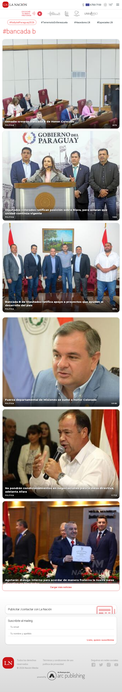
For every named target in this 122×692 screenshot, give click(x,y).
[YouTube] (116, 664)
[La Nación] (15, 5)
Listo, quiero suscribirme (100, 640)
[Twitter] (101, 664)
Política (9, 125)
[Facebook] (93, 664)
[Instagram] (108, 664)
